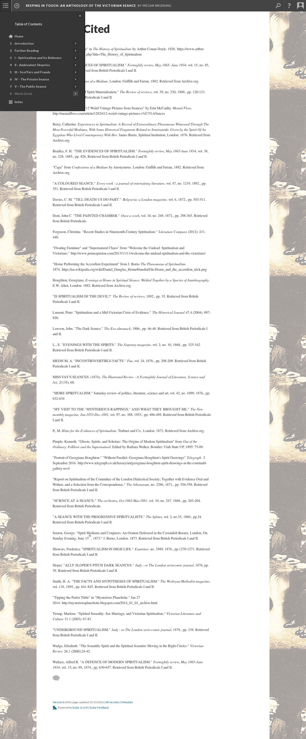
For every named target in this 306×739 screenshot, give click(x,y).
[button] (289, 5)
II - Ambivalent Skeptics (32, 65)
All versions (113, 702)
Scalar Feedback (99, 707)
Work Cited (23, 93)
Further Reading (27, 50)
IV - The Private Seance (32, 79)
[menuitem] (5, 5)
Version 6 (58, 702)
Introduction (24, 43)
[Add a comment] (58, 678)
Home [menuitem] (19, 36)
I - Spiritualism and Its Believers (38, 58)
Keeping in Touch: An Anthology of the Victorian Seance (81, 5)
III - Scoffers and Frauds (32, 72)
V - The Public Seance (30, 86)
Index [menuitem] (19, 102)
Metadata (127, 702)
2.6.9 (84, 707)
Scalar (76, 707)
